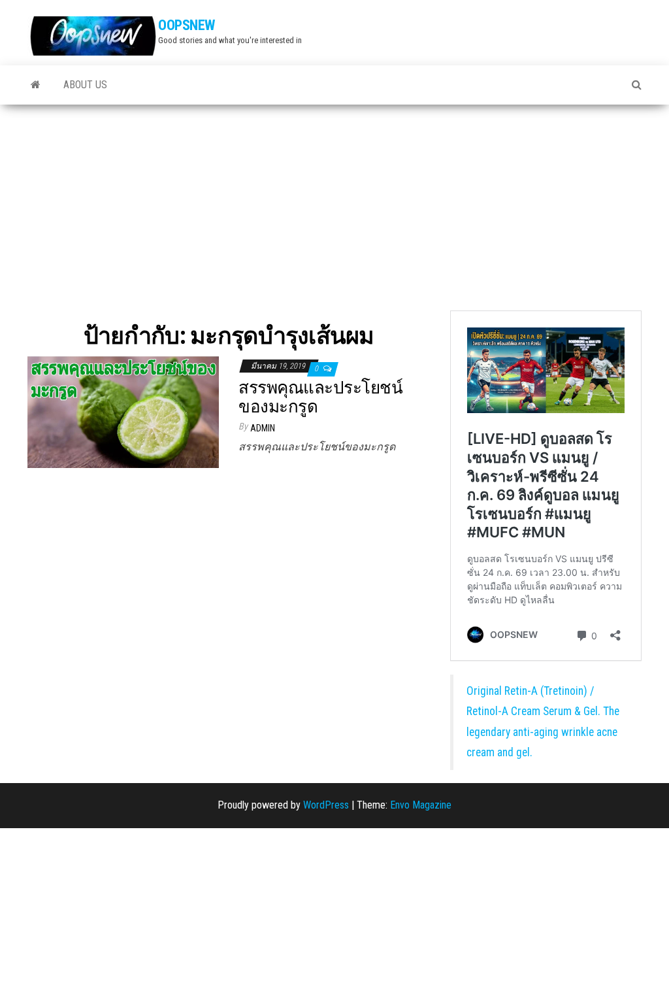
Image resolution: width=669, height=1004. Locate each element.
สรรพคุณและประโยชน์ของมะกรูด (320, 397)
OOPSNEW (186, 25)
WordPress (326, 805)
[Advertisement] (334, 202)
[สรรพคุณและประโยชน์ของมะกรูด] (123, 411)
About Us (85, 84)
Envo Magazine (420, 805)
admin (262, 428)
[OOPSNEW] (36, 85)
